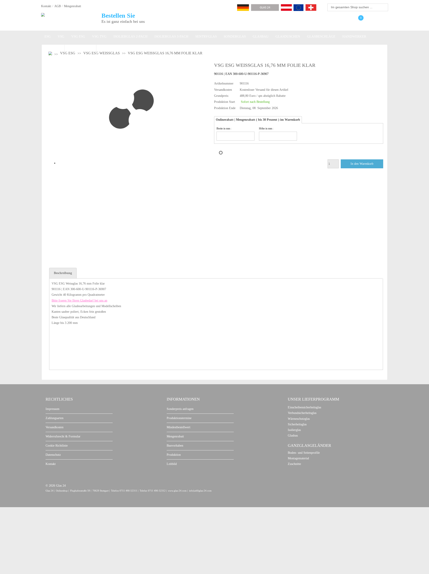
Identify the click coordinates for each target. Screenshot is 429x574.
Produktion (174, 454)
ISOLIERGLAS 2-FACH (130, 36)
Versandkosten (54, 427)
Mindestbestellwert (178, 427)
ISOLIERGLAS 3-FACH (171, 36)
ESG (47, 36)
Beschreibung (63, 273)
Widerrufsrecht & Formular (63, 436)
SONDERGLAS (235, 36)
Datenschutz (53, 454)
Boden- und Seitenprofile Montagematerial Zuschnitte (304, 458)
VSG (61, 36)
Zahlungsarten (54, 418)
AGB (57, 6)
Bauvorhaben (175, 445)
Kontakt (46, 6)
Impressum (52, 409)
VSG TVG (99, 36)
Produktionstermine (179, 418)
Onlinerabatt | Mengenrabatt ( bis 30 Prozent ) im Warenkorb (258, 119)
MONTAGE (52, 48)
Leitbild (172, 464)
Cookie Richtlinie (57, 445)
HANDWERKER (354, 36)
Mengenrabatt (72, 6)
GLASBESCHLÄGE (321, 36)
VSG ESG (78, 36)
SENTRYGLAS (206, 36)
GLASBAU (261, 36)
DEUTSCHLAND (80, 48)
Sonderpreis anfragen (180, 409)
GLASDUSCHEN (287, 36)
